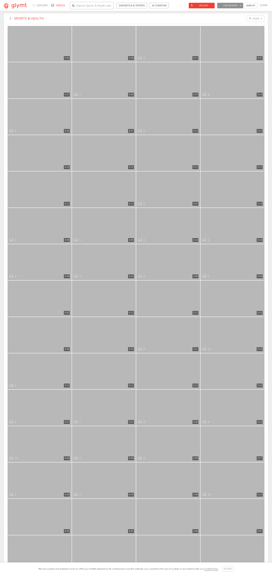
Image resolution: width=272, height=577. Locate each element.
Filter (256, 18)
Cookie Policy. (211, 568)
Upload (203, 5)
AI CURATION (159, 5)
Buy (65, 57)
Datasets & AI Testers (132, 5)
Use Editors (230, 5)
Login (263, 5)
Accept (228, 568)
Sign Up (250, 5)
